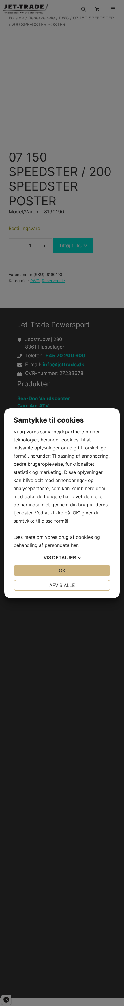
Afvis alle (62, 585)
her (74, 545)
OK (62, 570)
